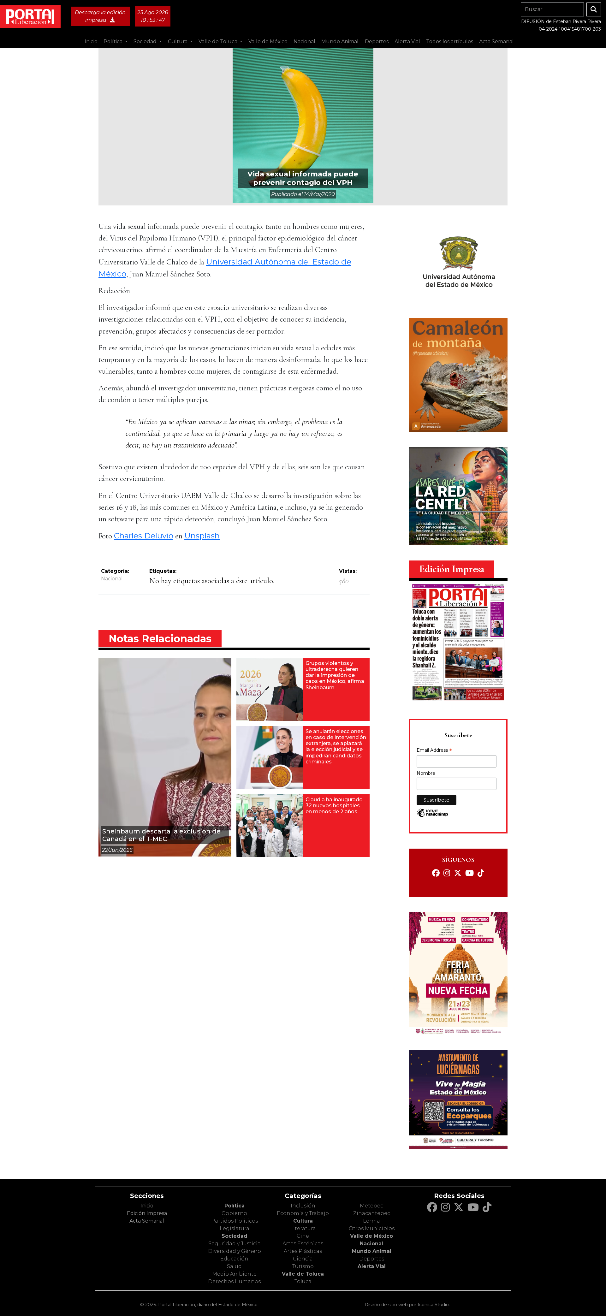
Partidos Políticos (234, 1221)
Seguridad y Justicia (234, 1244)
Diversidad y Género (234, 1251)
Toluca (303, 1281)
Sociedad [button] (146, 41)
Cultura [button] (178, 41)
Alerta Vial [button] (407, 41)
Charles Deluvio (143, 535)
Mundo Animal (371, 1251)
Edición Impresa (147, 1213)
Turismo (303, 1266)
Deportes (371, 1259)
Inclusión (303, 1206)
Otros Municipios (372, 1228)
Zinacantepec (371, 1213)
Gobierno (234, 1213)
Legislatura (234, 1228)
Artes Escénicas (302, 1244)
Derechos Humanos (234, 1281)
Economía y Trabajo (303, 1213)
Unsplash (202, 535)
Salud (234, 1266)
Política (234, 1206)
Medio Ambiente (234, 1274)
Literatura (303, 1228)
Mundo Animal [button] (340, 41)
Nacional (112, 579)
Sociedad (234, 1236)
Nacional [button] (304, 41)
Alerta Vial (372, 1266)
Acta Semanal (496, 41)
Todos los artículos (449, 41)
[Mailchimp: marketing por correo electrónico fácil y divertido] (432, 816)
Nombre (426, 773)
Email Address (434, 751)
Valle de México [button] (268, 41)
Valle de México (371, 1236)
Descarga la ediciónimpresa (100, 16)
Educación (234, 1259)
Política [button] (114, 41)
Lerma (371, 1221)
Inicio (91, 41)
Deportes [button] (377, 41)
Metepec (371, 1206)
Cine (303, 1236)
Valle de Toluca (303, 1274)
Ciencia (303, 1259)
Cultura (303, 1221)
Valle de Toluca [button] (219, 41)
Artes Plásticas (303, 1251)
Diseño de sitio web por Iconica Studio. (407, 1304)
